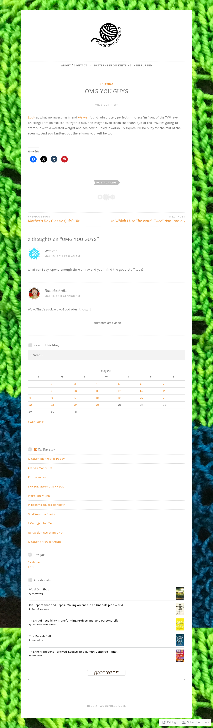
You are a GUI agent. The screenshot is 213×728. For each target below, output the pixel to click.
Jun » (40, 422)
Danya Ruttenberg (40, 609)
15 (29, 397)
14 (164, 391)
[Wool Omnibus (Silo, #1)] (180, 599)
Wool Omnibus (39, 589)
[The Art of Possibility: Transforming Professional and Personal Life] (180, 629)
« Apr (31, 422)
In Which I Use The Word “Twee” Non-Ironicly (148, 219)
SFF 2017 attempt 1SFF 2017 (46, 486)
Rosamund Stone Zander (44, 624)
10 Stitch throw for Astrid (45, 542)
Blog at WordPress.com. (106, 705)
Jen (116, 104)
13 (141, 391)
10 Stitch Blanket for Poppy (46, 458)
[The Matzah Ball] (180, 645)
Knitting (106, 84)
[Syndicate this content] (35, 449)
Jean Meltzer (38, 640)
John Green (37, 656)
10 (75, 391)
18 (97, 397)
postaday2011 (107, 182)
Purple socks (37, 477)
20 (142, 397)
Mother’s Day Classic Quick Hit (53, 219)
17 (75, 397)
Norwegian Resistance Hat (45, 532)
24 (76, 405)
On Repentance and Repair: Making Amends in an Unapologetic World (76, 605)
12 (119, 391)
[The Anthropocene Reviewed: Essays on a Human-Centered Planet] (180, 660)
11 (97, 391)
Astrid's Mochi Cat (40, 468)
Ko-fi (31, 567)
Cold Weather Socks (41, 514)
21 (164, 397)
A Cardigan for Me (40, 523)
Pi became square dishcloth (47, 505)
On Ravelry (46, 449)
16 (52, 397)
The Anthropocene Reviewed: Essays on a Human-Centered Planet (73, 651)
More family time (39, 495)
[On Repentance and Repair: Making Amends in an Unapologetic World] (180, 614)
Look (31, 117)
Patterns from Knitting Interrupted (123, 65)
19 (119, 397)
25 (97, 405)
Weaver (83, 117)
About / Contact (74, 65)
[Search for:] (106, 355)
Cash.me (34, 562)
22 (30, 405)
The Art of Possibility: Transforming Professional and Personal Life (73, 620)
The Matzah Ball (40, 636)
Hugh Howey (37, 593)
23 (52, 405)
